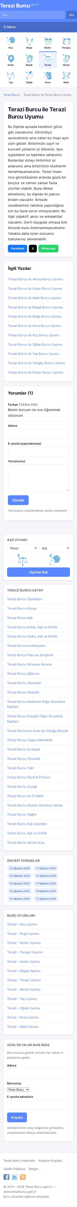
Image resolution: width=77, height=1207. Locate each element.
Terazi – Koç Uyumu (22, 924)
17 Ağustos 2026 (46, 883)
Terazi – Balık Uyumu (23, 1027)
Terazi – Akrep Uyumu (23, 989)
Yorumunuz (16, 461)
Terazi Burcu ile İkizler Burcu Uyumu (35, 372)
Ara (71, 15)
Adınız (12, 425)
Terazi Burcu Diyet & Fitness (28, 777)
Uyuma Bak (38, 572)
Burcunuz (14, 1083)
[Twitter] (15, 1177)
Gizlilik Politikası (14, 1169)
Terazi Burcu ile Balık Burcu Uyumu (34, 298)
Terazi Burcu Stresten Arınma (29, 664)
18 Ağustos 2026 (19, 883)
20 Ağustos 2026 (19, 875)
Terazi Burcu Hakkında (19, 1160)
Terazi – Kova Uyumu (23, 1017)
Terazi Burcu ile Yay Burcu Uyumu (33, 354)
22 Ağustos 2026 (19, 868)
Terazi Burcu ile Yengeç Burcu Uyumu (36, 363)
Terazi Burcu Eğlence (23, 674)
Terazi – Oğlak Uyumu (23, 1008)
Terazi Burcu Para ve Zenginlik (30, 655)
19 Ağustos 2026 (46, 875)
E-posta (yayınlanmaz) (24, 443)
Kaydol (17, 1117)
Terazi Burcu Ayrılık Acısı (25, 842)
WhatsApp (48, 248)
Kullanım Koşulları (50, 1160)
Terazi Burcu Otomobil (24, 683)
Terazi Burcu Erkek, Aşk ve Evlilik (32, 627)
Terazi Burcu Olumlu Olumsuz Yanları (35, 805)
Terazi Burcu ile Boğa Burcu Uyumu (35, 316)
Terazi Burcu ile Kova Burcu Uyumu (34, 326)
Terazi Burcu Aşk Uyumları (27, 824)
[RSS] (23, 1177)
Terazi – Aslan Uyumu (23, 961)
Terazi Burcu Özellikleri (24, 599)
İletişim (33, 1169)
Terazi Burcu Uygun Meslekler (30, 740)
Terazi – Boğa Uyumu (23, 934)
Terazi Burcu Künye (22, 608)
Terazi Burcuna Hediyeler (26, 646)
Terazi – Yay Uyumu (22, 999)
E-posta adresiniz (20, 1096)
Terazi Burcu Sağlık (21, 814)
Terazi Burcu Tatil (20, 768)
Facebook (17, 248)
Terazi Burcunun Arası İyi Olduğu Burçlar (37, 731)
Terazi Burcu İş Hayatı (23, 749)
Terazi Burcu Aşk (20, 618)
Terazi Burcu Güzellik (23, 692)
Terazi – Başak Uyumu (23, 971)
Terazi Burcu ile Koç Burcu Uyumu (33, 335)
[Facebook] (6, 1177)
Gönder (18, 500)
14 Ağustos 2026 (19, 898)
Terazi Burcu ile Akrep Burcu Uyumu (35, 279)
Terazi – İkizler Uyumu (24, 943)
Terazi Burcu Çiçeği (22, 787)
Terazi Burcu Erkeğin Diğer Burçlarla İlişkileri (34, 718)
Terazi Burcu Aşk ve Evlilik (27, 833)
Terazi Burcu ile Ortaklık (25, 796)
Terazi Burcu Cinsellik (23, 759)
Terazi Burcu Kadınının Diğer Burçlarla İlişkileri (36, 704)
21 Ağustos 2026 (46, 868)
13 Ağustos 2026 (46, 898)
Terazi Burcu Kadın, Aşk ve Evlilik (32, 636)
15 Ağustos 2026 (46, 891)
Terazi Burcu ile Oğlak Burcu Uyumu (35, 344)
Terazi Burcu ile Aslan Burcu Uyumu (35, 288)
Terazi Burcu (19, 6)
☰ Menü (9, 27)
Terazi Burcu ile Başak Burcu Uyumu (35, 307)
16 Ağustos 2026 (19, 891)
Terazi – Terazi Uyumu (24, 980)
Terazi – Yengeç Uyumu (25, 952)
